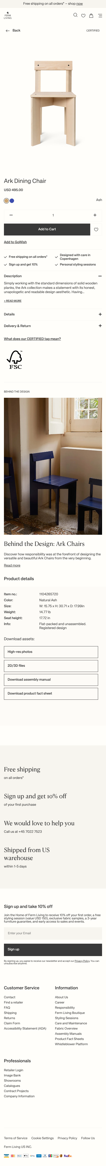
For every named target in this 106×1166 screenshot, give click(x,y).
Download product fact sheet (30, 694)
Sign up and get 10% (23, 264)
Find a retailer (13, 1002)
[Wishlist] (83, 16)
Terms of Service (15, 1138)
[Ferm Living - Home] (8, 15)
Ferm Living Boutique (70, 1013)
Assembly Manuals (68, 1033)
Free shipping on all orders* (28, 257)
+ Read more (12, 301)
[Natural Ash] (6, 200)
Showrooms (12, 1080)
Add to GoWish (15, 242)
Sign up (13, 949)
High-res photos (20, 652)
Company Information (19, 1096)
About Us (61, 997)
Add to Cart (47, 229)
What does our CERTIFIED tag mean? (32, 339)
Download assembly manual (29, 680)
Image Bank (12, 1075)
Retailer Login (13, 1070)
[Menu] (99, 16)
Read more (12, 565)
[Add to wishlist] (96, 229)
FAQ (7, 1007)
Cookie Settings (42, 1138)
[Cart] (91, 16)
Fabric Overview (66, 1028)
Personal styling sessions (78, 264)
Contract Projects (16, 1091)
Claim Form (12, 1023)
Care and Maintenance (71, 1023)
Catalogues (12, 1086)
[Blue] (11, 200)
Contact (9, 997)
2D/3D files (16, 666)
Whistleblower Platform (71, 1044)
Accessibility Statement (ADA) (25, 1028)
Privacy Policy (82, 961)
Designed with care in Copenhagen (75, 257)
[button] (12, 31)
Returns (9, 1018)
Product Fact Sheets (69, 1039)
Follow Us (88, 1138)
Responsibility (65, 1007)
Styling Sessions (66, 1018)
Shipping (10, 1013)
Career (60, 1002)
